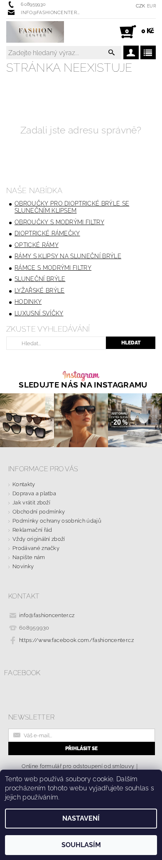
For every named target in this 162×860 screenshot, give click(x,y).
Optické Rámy (37, 245)
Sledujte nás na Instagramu (83, 385)
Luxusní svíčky (39, 313)
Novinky (23, 566)
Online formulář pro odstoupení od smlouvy (78, 766)
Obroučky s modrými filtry (59, 222)
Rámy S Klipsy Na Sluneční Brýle (68, 256)
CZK (140, 6)
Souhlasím (81, 845)
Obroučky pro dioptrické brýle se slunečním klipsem (72, 207)
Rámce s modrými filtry (53, 267)
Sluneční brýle (40, 279)
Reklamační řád (32, 530)
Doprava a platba (34, 493)
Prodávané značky (35, 548)
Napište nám (28, 557)
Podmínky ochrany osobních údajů (56, 521)
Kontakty (23, 484)
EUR (151, 6)
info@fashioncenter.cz (47, 615)
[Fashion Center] (35, 32)
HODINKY (28, 301)
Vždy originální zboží (38, 539)
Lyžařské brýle (39, 290)
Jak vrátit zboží (31, 502)
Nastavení (81, 818)
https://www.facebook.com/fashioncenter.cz (76, 640)
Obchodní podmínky (38, 512)
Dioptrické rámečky (47, 233)
